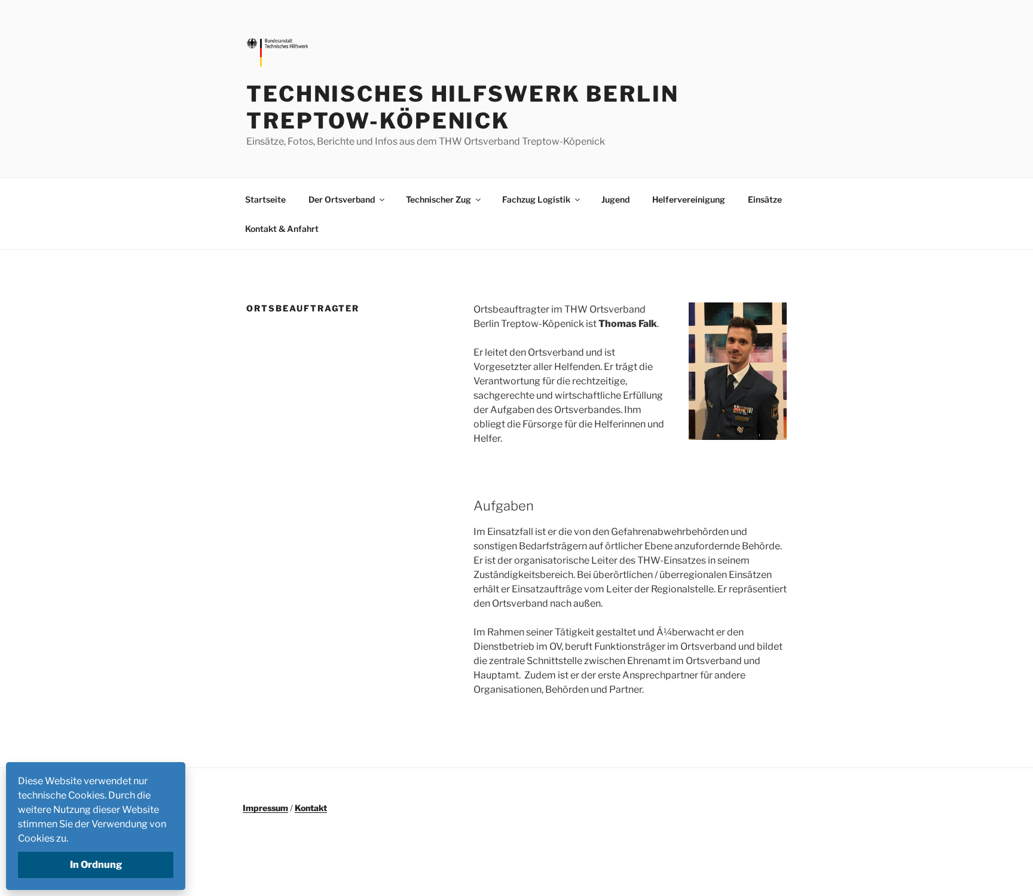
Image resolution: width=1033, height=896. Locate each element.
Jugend (615, 199)
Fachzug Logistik (536, 199)
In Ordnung (96, 864)
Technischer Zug (438, 199)
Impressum (265, 808)
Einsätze (765, 199)
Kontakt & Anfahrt (282, 229)
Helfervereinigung (688, 199)
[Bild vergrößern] (771, 318)
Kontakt (311, 808)
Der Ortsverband (341, 199)
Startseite (265, 199)
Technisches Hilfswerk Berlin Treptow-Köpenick (462, 107)
